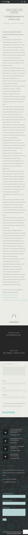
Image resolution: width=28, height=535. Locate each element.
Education (9, 9)
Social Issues (14, 12)
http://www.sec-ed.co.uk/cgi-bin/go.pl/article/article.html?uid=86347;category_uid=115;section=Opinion (15, 297)
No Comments (21, 23)
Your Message (6, 507)
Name (4, 381)
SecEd (20, 9)
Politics (15, 9)
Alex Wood (7, 23)
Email (4, 388)
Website (5, 395)
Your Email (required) (7, 500)
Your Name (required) (8, 493)
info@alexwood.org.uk (10, 482)
